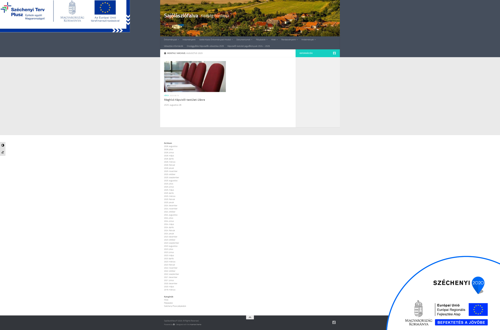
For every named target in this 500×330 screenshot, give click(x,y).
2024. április (169, 227)
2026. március (169, 162)
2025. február (169, 199)
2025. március (169, 196)
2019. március (169, 290)
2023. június (169, 252)
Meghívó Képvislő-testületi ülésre (184, 99)
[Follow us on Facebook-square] (334, 53)
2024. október (169, 212)
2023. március (169, 261)
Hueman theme (195, 324)
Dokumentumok (243, 39)
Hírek (273, 39)
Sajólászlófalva (181, 15)
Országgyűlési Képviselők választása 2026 (205, 46)
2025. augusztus (170, 180)
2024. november (170, 208)
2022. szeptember (171, 274)
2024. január (169, 233)
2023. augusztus (170, 246)
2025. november (170, 171)
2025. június (169, 187)
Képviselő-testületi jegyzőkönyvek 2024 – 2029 (248, 46)
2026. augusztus (170, 146)
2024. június (169, 221)
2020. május (169, 286)
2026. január (169, 168)
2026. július (168, 149)
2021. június (169, 280)
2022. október (169, 271)
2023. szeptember (171, 243)
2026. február (169, 165)
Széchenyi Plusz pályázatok (175, 306)
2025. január (169, 202)
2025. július (168, 184)
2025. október (169, 174)
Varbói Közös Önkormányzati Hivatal (215, 39)
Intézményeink (189, 39)
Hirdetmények (307, 39)
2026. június (169, 152)
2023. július (168, 249)
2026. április (169, 159)
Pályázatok (261, 39)
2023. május (169, 255)
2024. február (169, 230)
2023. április (169, 258)
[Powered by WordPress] (174, 324)
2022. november (170, 268)
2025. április (169, 193)
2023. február (169, 265)
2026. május (169, 155)
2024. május (169, 224)
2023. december (170, 237)
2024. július (168, 218)
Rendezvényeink (288, 39)
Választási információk (173, 46)
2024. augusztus (170, 215)
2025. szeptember (171, 177)
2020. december (170, 283)
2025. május (169, 190)
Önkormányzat (170, 39)
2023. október (169, 240)
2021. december (170, 277)
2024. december (170, 205)
